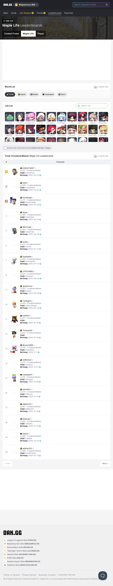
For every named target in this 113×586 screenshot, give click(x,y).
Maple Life (28, 33)
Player (41, 33)
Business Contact (47, 575)
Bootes (35, 94)
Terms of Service (12, 575)
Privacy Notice (29, 575)
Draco (62, 94)
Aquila (22, 94)
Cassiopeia (49, 94)
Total (11, 94)
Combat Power (11, 33)
